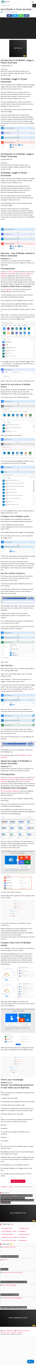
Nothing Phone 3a (24, 1228)
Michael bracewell (24, 1234)
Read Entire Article (17, 1181)
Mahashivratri (23, 1240)
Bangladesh (23, 1231)
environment (11, 274)
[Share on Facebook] (9, 15)
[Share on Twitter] (15, 15)
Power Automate (13, 272)
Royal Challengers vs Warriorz (10, 1231)
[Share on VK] (26, 15)
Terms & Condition (11, 1332)
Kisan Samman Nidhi (7, 1234)
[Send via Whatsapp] (21, 15)
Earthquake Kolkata (7, 1228)
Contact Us (20, 1332)
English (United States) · (23, 1330)
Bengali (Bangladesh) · (8, 1330)
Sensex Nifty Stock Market (9, 1240)
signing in (9, 289)
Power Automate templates (10, 791)
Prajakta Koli (22, 1237)
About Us (3, 1332)
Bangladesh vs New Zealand (9, 1237)
